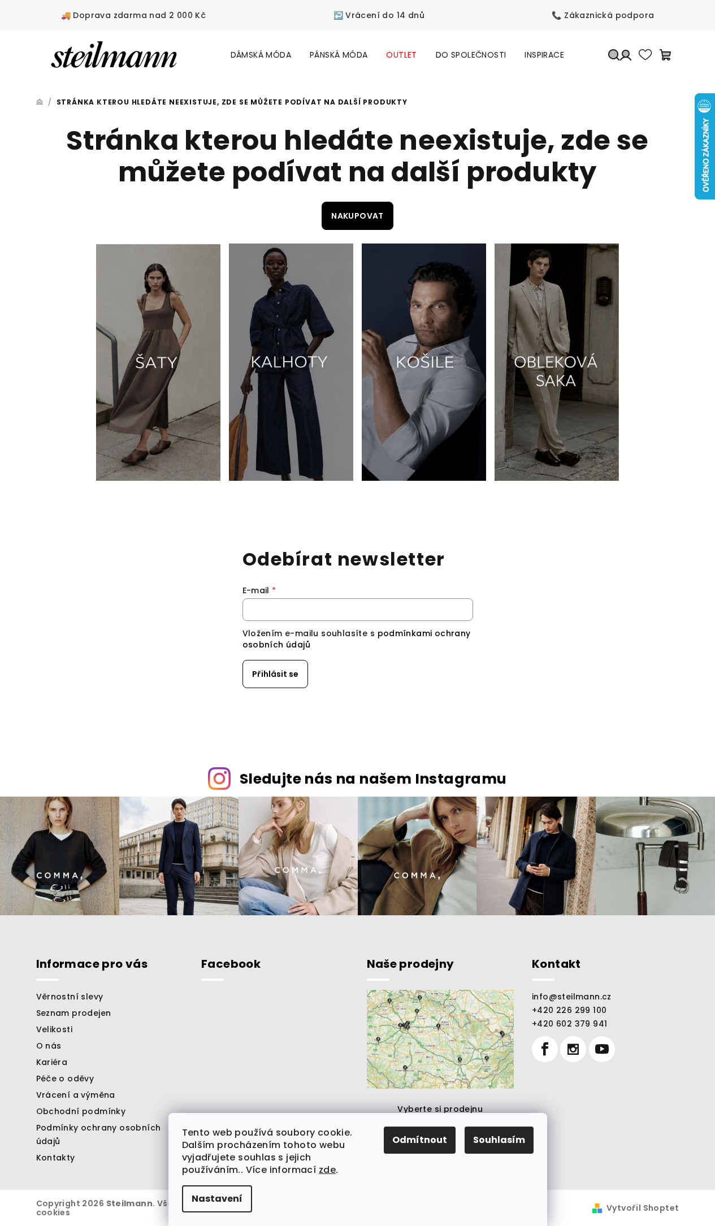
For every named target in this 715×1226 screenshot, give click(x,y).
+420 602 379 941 (569, 1023)
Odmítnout (419, 1139)
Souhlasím (499, 1139)
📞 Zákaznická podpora (603, 15)
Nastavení (217, 1198)
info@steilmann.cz (572, 996)
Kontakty (55, 1157)
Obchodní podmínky (81, 1111)
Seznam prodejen (73, 1013)
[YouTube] (602, 1049)
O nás (49, 1045)
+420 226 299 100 (569, 1010)
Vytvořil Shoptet (642, 1208)
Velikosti (54, 1029)
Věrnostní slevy (69, 996)
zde (327, 1169)
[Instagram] (573, 1049)
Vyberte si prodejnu (440, 1109)
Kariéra (52, 1062)
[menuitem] (261, 55)
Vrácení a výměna (75, 1095)
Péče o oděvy (65, 1078)
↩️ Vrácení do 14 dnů (379, 15)
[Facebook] (545, 1049)
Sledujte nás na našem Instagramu (373, 779)
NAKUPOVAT (357, 215)
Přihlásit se (275, 674)
